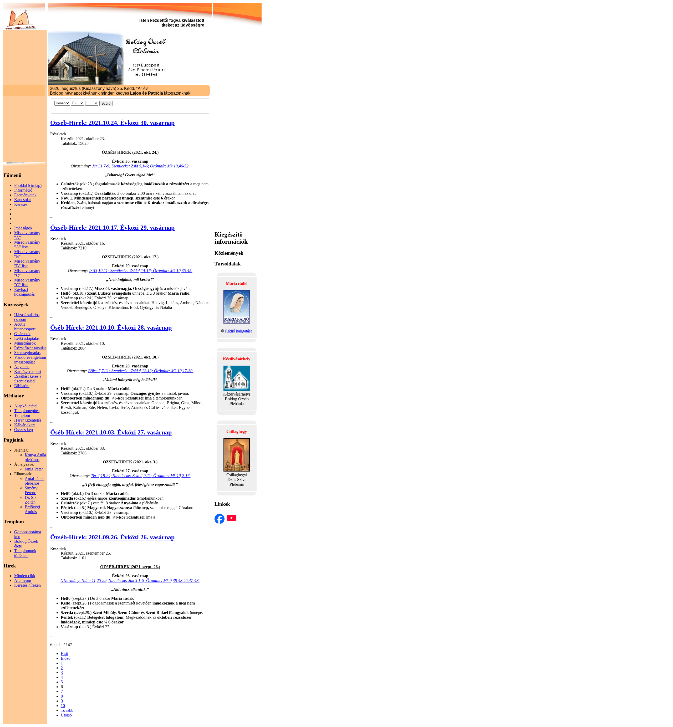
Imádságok (23, 228)
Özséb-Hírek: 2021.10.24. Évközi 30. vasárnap (112, 122)
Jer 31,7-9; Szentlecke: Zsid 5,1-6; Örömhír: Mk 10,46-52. (141, 166)
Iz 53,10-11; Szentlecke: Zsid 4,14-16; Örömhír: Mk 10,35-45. (140, 270)
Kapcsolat (22, 199)
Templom (22, 415)
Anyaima (21, 367)
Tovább (67, 710)
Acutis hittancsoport (24, 326)
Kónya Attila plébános (35, 457)
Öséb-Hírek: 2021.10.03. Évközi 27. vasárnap (111, 432)
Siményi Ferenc (31, 490)
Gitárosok (22, 333)
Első (64, 653)
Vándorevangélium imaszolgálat (30, 359)
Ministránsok (25, 343)
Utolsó (66, 715)
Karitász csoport (27, 371)
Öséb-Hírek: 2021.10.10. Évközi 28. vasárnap (111, 327)
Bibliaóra (21, 385)
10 (63, 705)
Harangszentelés (27, 420)
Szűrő (105, 103)
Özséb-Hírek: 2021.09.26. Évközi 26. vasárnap (112, 537)
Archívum (22, 580)
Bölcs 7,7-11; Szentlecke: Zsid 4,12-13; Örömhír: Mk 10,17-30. (140, 370)
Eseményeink (25, 195)
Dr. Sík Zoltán (31, 499)
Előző (65, 658)
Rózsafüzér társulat (30, 348)
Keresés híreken (27, 585)
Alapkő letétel (25, 406)
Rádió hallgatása (238, 331)
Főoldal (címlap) (28, 185)
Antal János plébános (34, 480)
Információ (23, 190)
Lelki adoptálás (26, 338)
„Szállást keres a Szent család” (27, 378)
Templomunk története (25, 553)
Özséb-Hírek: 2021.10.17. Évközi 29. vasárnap (112, 227)
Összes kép (23, 429)
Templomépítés (26, 410)
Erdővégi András (32, 509)
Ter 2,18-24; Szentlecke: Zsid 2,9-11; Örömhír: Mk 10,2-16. (141, 475)
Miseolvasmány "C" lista (27, 282)
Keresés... (22, 204)
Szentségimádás (27, 352)
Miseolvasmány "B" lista (27, 263)
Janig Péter (34, 469)
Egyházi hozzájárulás (24, 291)
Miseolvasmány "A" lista (27, 244)
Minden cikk (24, 576)
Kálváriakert (24, 425)
